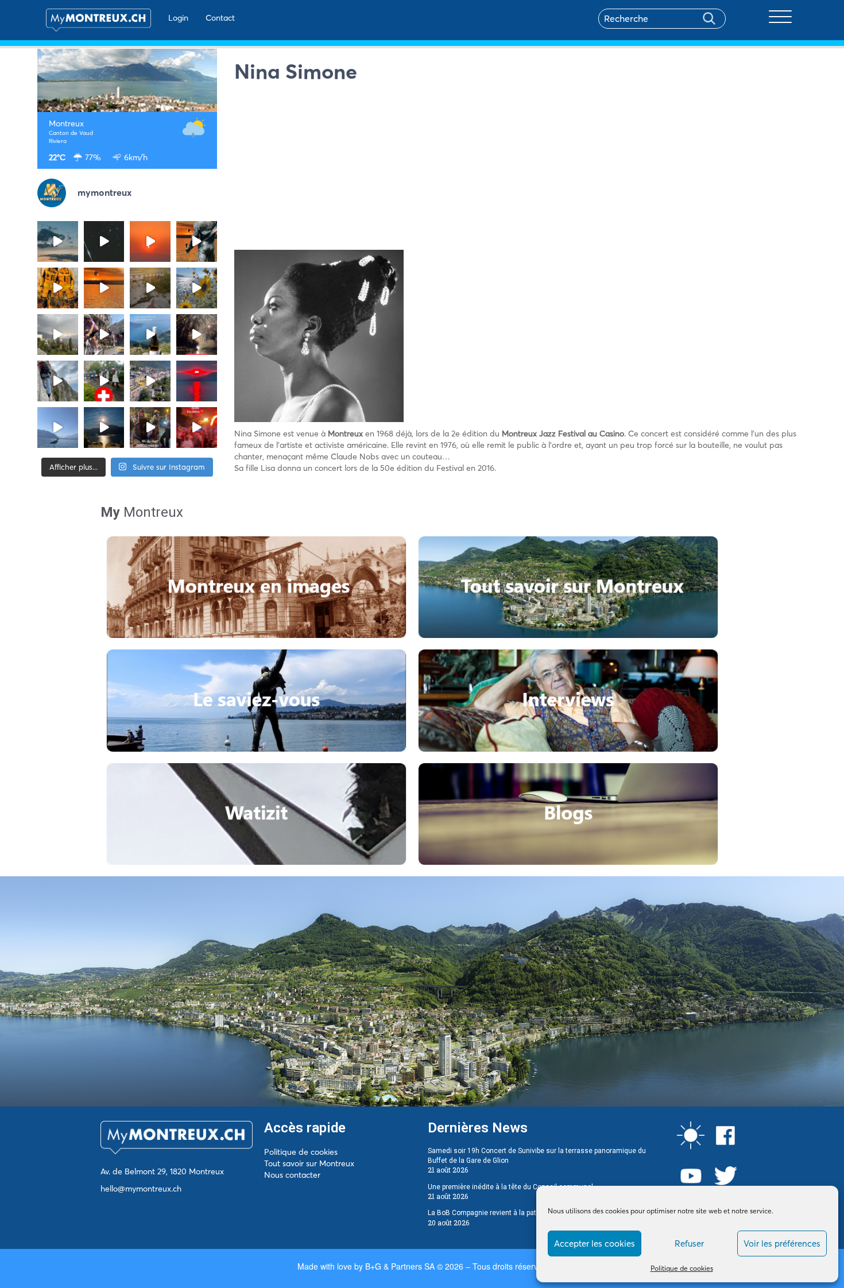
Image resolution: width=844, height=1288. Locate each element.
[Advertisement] (520, 169)
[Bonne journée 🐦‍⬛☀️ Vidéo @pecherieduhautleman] (57, 427)
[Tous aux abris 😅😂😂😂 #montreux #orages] (57, 334)
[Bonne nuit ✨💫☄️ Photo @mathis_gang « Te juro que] (104, 427)
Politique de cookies (682, 1268)
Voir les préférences (782, 1243)
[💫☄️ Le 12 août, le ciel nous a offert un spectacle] (104, 241)
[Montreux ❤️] (150, 427)
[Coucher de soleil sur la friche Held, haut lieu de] (150, 288)
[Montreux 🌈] (196, 427)
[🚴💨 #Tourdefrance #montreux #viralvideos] (104, 334)
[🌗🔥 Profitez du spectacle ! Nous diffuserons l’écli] (196, 241)
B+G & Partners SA (400, 1266)
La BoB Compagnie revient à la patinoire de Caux (505, 1213)
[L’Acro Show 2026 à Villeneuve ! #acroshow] (57, 241)
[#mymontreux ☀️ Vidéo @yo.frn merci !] (150, 381)
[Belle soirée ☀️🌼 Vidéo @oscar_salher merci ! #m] (196, 288)
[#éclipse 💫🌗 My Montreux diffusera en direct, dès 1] (104, 288)
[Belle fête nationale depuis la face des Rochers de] (57, 381)
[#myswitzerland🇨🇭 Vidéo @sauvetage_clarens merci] (196, 334)
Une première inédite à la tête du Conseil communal (510, 1187)
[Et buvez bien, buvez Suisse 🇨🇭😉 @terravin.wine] (150, 334)
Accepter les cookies (594, 1243)
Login (178, 18)
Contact (220, 18)
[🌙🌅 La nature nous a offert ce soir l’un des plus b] (150, 241)
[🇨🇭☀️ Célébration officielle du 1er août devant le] (104, 381)
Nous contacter (292, 1175)
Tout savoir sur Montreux (309, 1163)
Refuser (689, 1243)
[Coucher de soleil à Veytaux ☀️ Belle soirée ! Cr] (196, 381)
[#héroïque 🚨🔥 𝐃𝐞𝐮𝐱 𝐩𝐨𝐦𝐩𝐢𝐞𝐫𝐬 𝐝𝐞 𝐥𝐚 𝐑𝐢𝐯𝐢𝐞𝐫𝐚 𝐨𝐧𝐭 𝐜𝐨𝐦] (57, 288)
